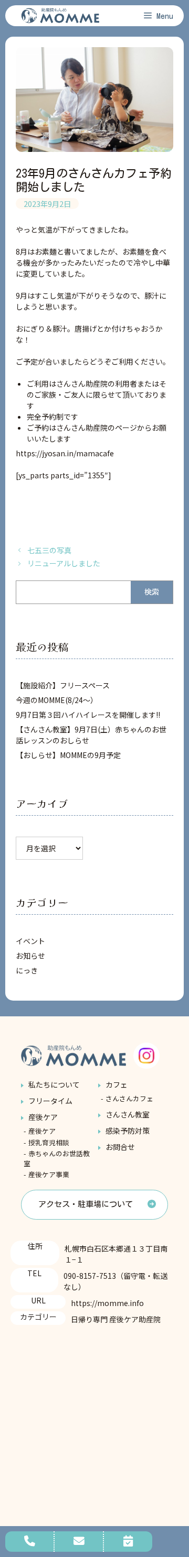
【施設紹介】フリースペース (63, 685)
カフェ (117, 1084)
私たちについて (54, 1084)
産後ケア (43, 1117)
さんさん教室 (128, 1114)
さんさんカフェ (129, 1098)
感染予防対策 (128, 1130)
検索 (151, 592)
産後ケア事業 (48, 1174)
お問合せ (120, 1147)
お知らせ (30, 955)
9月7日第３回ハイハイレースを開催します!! (88, 714)
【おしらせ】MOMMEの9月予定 (68, 755)
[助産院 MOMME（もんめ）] (60, 15)
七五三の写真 (49, 550)
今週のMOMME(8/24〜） (57, 700)
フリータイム (50, 1100)
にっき (27, 970)
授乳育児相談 (48, 1142)
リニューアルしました (63, 563)
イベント (30, 941)
